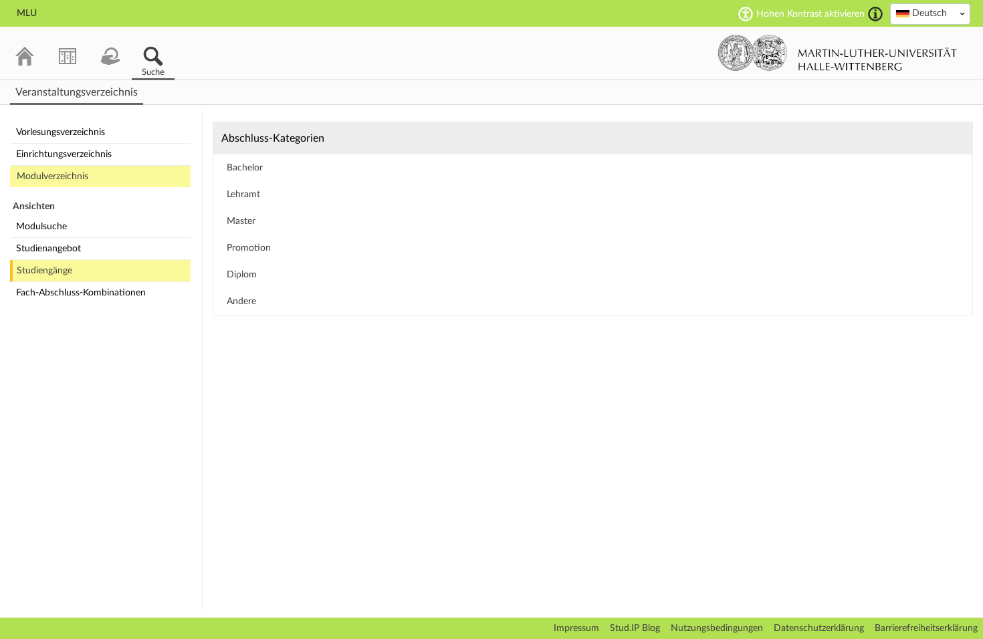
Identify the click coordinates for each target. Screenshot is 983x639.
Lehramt (243, 194)
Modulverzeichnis (52, 176)
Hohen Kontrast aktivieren (810, 14)
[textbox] (930, 13)
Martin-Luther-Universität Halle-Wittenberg (837, 53)
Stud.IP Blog (635, 628)
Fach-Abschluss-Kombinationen (81, 292)
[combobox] (930, 14)
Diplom (242, 274)
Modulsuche (41, 226)
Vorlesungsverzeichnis (60, 132)
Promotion (249, 248)
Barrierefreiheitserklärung (926, 628)
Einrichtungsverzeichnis (64, 154)
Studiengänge (44, 270)
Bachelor (245, 167)
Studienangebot (48, 248)
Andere (241, 301)
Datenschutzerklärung (819, 628)
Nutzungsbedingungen (717, 628)
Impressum (576, 628)
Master (241, 221)
